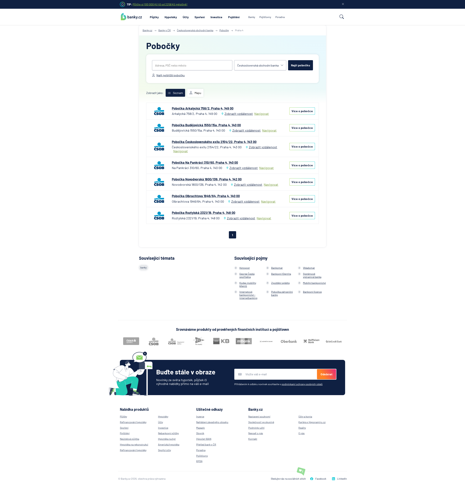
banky (143, 267)
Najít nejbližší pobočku (170, 75)
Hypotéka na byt (167, 438)
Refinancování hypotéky (133, 422)
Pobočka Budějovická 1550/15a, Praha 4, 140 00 (206, 125)
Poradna (280, 17)
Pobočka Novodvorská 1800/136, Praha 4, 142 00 (207, 179)
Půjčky (154, 17)
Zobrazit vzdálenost (239, 114)
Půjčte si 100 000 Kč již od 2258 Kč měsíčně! (160, 4)
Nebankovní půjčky (168, 433)
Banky (251, 17)
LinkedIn (342, 478)
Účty (186, 17)
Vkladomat (309, 267)
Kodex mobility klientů (247, 284)
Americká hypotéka (168, 444)
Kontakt (252, 438)
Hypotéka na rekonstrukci (134, 444)
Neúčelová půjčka (129, 438)
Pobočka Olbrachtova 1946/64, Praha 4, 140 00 (206, 196)
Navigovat (261, 114)
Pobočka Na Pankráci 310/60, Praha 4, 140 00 (205, 162)
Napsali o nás (255, 433)
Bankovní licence (312, 291)
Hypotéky (171, 17)
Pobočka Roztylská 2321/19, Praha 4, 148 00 (203, 213)
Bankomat (277, 267)
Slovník (200, 433)
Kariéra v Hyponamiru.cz (312, 422)
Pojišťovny (265, 17)
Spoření (200, 17)
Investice (216, 17)
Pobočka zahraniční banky (282, 293)
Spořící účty (164, 450)
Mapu (198, 93)
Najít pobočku (300, 65)
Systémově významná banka (312, 275)
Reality (302, 427)
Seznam (178, 93)
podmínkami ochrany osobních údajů (302, 384)
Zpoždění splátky (280, 282)
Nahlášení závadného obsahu (212, 422)
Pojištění (234, 17)
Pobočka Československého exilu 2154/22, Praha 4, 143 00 (214, 142)
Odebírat (326, 374)
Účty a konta (305, 416)
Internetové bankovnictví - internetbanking (248, 295)
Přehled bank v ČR (206, 444)
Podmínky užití (256, 427)
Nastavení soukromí (259, 416)
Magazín (200, 427)
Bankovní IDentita (281, 273)
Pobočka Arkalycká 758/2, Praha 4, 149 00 (202, 108)
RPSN (199, 461)
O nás (301, 433)
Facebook (320, 478)
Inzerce (200, 416)
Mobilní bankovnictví (314, 282)
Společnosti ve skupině (261, 422)
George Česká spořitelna (246, 275)
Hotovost (244, 267)
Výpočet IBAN (203, 438)
